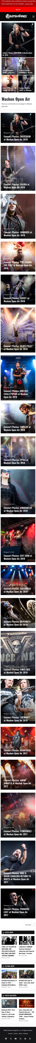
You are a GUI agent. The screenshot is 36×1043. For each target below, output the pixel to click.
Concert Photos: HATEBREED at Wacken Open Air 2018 (17, 590)
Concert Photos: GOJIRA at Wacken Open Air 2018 (8, 72)
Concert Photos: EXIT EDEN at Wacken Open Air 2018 (18, 557)
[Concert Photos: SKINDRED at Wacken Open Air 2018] (26, 66)
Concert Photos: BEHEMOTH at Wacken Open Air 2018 (17, 623)
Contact (10, 1033)
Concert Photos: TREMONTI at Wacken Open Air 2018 (17, 718)
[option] (18, 57)
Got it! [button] (18, 9)
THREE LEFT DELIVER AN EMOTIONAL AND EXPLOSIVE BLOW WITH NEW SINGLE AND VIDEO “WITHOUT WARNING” (9, 951)
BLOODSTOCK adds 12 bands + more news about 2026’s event (26, 982)
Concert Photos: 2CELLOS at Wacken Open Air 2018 (17, 428)
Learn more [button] (29, 4)
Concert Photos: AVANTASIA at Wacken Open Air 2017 (17, 751)
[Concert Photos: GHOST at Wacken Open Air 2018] (26, 83)
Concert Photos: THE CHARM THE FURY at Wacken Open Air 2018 (9, 91)
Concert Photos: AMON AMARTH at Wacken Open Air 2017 (17, 783)
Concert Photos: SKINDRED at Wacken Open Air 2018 (26, 72)
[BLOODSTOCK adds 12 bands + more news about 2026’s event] (26, 974)
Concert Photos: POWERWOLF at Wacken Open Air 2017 (18, 832)
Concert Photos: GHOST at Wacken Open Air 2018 (25, 90)
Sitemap (25, 1033)
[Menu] (33, 17)
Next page (28, 925)
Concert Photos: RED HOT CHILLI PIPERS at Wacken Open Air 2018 (16, 394)
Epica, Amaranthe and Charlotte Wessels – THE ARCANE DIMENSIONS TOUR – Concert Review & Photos (26, 1014)
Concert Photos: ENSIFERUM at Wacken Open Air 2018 (17, 54)
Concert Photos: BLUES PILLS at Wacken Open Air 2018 (18, 347)
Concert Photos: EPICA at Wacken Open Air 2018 (16, 461)
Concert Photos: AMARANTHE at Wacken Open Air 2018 (18, 509)
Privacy (16, 1033)
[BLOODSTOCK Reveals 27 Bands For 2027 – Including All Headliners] (9, 974)
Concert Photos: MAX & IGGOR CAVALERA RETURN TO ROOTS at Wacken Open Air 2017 (17, 877)
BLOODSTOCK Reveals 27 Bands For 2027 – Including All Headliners (9, 982)
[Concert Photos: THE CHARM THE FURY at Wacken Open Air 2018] (10, 83)
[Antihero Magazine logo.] (16, 16)
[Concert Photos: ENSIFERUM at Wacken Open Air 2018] (18, 40)
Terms (20, 1033)
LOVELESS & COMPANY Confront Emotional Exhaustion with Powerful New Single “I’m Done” (26, 950)
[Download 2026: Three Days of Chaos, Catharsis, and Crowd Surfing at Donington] (9, 1003)
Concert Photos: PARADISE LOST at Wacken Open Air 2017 (16, 912)
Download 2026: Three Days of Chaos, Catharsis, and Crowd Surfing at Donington (8, 1013)
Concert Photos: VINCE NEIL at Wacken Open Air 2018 (17, 671)
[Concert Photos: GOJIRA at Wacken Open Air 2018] (10, 66)
